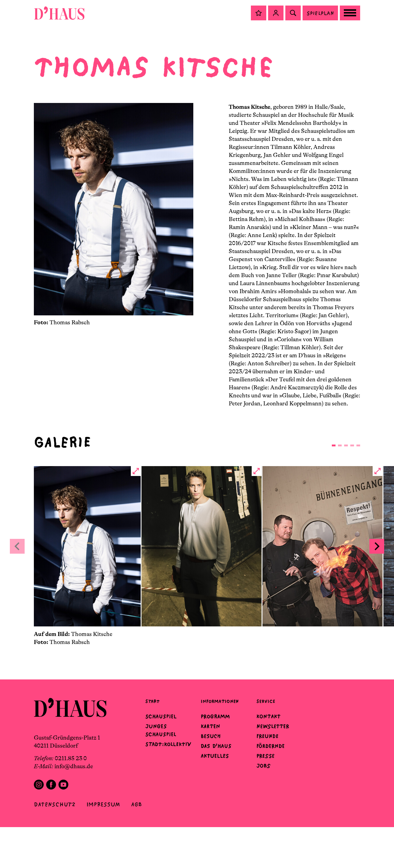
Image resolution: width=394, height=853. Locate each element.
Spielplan (320, 13)
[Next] (376, 546)
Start (152, 701)
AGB (136, 804)
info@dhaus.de (73, 766)
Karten (210, 726)
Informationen (220, 701)
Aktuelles (215, 756)
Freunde (267, 736)
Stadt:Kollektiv (168, 744)
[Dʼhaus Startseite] (59, 13)
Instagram (39, 784)
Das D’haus (216, 746)
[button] (258, 13)
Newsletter (272, 726)
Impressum (103, 804)
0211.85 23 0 (71, 758)
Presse (265, 756)
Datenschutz (54, 804)
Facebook (51, 784)
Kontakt (268, 716)
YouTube (63, 784)
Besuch (211, 736)
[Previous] (17, 546)
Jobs (263, 765)
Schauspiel (161, 716)
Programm (215, 716)
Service (265, 701)
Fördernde (270, 746)
